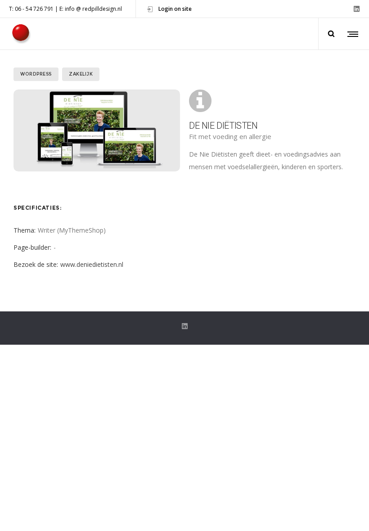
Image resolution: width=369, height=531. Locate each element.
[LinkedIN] (356, 8)
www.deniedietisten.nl (91, 264)
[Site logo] (20, 34)
